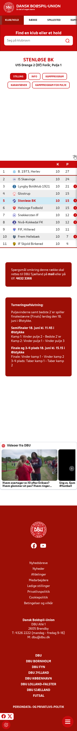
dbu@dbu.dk (41, 637)
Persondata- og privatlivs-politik (38, 707)
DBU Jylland (38, 672)
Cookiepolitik (38, 597)
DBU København (38, 678)
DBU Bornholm (38, 661)
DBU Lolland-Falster (38, 684)
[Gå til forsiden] (30, 7)
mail (51, 274)
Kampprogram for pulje (50, 85)
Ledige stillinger (38, 586)
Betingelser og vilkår (38, 603)
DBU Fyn (38, 667)
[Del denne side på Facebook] (3, 717)
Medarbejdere (38, 580)
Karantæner (19, 85)
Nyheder (38, 568)
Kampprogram (54, 77)
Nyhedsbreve (38, 563)
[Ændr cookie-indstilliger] (6, 725)
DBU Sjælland (38, 690)
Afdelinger (38, 574)
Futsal (38, 695)
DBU (38, 655)
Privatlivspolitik (38, 591)
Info (34, 77)
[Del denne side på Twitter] (10, 717)
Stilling (18, 77)
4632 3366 (24, 278)
